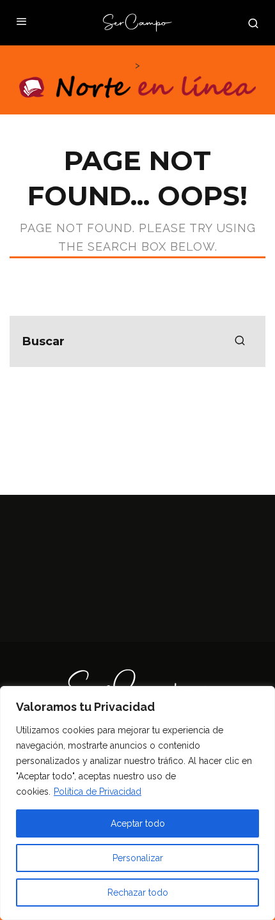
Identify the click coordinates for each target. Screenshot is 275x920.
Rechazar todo (137, 892)
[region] (137, 803)
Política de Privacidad (97, 791)
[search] (239, 341)
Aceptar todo (138, 823)
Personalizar (138, 858)
